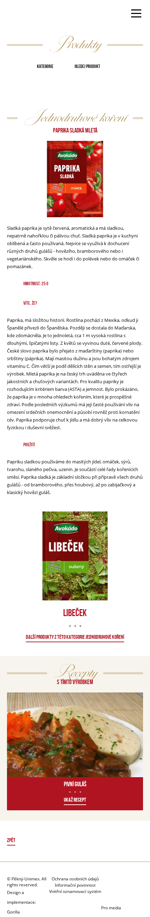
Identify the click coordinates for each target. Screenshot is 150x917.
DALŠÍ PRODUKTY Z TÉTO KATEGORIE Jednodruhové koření (75, 637)
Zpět (11, 840)
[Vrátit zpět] (75, 841)
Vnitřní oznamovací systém (75, 891)
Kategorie (45, 66)
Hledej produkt (87, 66)
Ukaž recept (75, 800)
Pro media (111, 908)
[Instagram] (121, 895)
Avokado (29, 14)
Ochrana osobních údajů (75, 879)
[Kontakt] (111, 882)
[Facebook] (128, 882)
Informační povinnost (75, 885)
